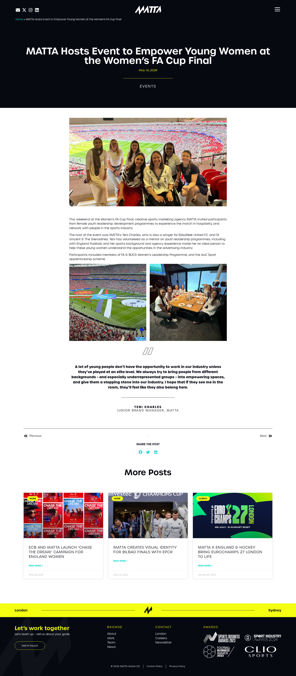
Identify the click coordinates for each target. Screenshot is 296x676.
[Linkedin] (37, 10)
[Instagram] (30, 10)
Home (19, 19)
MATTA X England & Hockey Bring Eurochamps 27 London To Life (230, 552)
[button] (140, 452)
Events (148, 86)
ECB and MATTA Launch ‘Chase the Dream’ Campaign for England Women (60, 552)
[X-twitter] (24, 10)
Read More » (36, 565)
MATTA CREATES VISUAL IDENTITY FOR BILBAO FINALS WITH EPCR (145, 549)
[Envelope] (18, 10)
